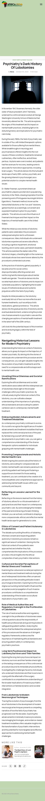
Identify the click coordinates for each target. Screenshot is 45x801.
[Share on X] (10, 766)
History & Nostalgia (22, 60)
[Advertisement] (22, 32)
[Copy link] (24, 766)
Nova (12, 72)
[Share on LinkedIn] (20, 766)
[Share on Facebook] (15, 766)
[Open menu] (41, 4)
